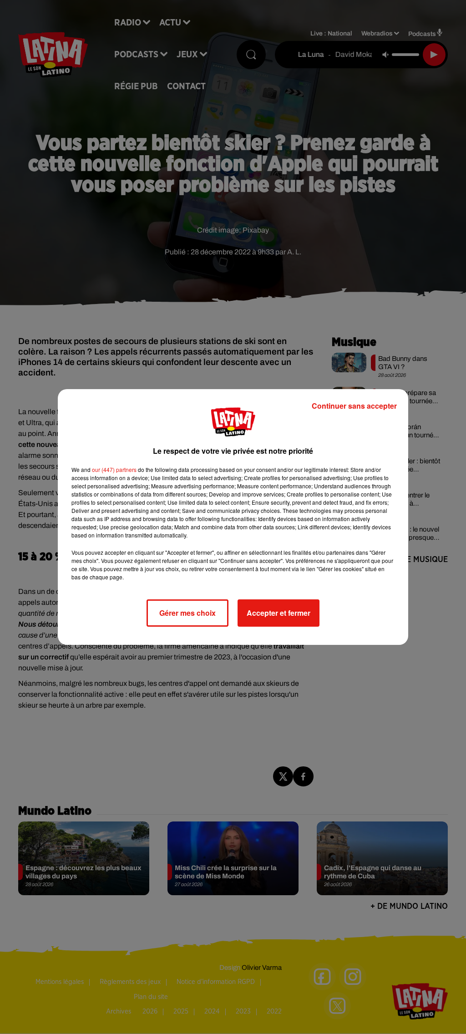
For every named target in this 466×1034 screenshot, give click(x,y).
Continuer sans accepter (354, 405)
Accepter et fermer (278, 613)
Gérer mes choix (187, 613)
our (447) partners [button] (114, 469)
